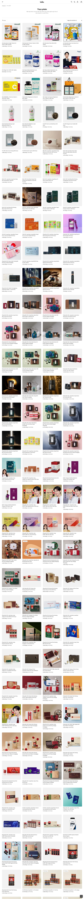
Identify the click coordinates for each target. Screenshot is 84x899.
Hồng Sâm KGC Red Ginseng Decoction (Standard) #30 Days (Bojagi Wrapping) (51, 561)
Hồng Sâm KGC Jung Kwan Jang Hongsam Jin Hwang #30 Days (8, 808)
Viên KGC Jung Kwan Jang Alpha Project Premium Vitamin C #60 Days (71, 208)
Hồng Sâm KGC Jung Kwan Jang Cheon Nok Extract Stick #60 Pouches (71, 316)
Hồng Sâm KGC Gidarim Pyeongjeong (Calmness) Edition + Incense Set (9, 289)
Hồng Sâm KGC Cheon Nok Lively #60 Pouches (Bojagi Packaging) (50, 316)
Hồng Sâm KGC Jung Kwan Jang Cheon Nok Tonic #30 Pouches (10, 452)
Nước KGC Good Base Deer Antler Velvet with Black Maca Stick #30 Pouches (70, 152)
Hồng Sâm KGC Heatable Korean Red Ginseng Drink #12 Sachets (9, 781)
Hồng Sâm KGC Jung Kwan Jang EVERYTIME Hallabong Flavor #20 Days (30, 505)
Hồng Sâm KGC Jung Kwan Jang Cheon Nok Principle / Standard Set (30, 316)
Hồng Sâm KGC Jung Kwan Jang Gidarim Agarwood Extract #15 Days (71, 262)
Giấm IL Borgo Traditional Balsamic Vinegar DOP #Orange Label (70, 478)
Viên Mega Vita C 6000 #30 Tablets (9, 70)
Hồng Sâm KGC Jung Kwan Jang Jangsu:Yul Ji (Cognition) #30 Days (9, 670)
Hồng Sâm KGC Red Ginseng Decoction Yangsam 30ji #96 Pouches (51, 478)
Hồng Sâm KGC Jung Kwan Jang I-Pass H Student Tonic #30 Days (71, 808)
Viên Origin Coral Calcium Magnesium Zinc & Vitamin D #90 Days (50, 97)
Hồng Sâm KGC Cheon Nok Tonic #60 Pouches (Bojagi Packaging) (50, 369)
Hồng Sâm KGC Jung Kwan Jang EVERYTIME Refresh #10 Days (8, 478)
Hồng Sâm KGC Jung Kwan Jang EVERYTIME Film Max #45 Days (8, 534)
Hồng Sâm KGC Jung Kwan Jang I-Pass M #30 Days (30, 781)
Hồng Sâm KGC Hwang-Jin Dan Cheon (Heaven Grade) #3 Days (71, 589)
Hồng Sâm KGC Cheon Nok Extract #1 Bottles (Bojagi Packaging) (30, 343)
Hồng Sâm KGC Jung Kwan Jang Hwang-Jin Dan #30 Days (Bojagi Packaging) (49, 726)
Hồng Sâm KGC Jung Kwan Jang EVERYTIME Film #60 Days (69, 534)
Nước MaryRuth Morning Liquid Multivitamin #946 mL (8, 124)
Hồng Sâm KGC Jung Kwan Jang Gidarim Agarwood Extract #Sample (71, 289)
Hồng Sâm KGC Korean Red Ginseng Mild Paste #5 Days (50, 643)
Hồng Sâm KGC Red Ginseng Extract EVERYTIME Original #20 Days (50, 862)
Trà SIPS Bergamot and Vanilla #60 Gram (70, 124)
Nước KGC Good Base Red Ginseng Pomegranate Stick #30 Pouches (70, 180)
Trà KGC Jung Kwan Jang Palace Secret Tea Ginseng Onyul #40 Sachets (51, 808)
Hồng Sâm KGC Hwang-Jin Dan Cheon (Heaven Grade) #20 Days (71, 670)
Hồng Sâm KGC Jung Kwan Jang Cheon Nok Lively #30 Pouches (10, 316)
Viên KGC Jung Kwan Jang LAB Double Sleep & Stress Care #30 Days (30, 208)
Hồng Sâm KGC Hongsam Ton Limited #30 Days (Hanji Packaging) (9, 589)
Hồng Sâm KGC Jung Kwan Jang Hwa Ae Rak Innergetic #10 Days (71, 235)
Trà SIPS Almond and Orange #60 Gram (10, 150)
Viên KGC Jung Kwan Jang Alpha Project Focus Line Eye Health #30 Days (10, 235)
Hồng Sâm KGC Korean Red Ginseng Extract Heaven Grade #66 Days (50, 589)
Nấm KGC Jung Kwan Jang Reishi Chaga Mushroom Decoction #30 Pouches (51, 151)
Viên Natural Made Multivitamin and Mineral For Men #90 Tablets (29, 71)
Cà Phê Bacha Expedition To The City (50, 889)
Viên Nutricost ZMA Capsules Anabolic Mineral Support (71, 835)
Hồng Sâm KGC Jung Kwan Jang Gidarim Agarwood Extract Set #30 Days (30, 289)
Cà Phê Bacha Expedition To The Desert (30, 889)
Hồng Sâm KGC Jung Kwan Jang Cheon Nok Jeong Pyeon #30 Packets (10, 396)
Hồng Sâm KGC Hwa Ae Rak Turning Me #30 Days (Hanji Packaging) (10, 262)
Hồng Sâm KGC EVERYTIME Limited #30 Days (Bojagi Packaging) (9, 561)
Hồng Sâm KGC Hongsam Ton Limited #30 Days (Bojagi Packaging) (30, 616)
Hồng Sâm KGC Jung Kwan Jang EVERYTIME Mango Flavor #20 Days (9, 725)
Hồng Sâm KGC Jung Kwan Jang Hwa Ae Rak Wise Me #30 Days (30, 561)
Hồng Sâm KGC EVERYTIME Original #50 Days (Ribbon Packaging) (71, 725)
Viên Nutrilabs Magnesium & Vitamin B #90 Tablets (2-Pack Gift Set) (70, 97)
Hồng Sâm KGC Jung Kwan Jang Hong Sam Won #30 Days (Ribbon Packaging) (30, 862)
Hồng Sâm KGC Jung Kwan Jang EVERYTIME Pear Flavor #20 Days (50, 505)
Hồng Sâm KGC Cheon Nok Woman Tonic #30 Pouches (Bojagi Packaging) (10, 343)
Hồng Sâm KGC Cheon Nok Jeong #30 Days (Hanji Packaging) (30, 396)
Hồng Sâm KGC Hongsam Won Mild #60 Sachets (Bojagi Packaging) (51, 781)
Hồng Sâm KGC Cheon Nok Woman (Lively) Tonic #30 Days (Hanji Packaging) (29, 424)
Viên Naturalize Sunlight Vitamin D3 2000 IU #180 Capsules (9, 44)
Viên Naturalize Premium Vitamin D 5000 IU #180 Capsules (30, 44)
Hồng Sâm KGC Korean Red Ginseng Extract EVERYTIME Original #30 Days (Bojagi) (9, 863)
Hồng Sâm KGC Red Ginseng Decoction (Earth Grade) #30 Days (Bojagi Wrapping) (71, 561)
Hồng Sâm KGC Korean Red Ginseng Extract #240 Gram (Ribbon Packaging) (30, 753)
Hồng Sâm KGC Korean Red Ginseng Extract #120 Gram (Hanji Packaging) (29, 725)
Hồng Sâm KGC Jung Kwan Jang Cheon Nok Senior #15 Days (51, 452)
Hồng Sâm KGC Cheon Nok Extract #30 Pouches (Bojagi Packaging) (30, 369)
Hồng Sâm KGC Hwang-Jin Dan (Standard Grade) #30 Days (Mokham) (30, 670)
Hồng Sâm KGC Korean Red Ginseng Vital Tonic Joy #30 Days (70, 697)
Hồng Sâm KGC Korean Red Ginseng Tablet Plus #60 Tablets (70, 753)
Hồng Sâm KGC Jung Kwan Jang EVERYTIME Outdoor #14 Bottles (8, 835)
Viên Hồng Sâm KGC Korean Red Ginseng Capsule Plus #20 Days (29, 589)
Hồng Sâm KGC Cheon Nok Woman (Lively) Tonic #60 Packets (70, 369)
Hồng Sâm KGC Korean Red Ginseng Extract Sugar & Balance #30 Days (29, 697)
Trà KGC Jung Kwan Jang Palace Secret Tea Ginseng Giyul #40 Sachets (30, 808)
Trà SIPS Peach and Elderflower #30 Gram (50, 124)
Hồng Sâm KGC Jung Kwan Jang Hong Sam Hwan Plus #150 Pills (50, 835)
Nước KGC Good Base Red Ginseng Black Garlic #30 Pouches (9, 208)
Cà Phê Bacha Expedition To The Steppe (71, 889)
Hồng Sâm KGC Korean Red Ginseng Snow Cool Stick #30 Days (50, 616)
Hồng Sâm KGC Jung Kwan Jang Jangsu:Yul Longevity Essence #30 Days (30, 478)
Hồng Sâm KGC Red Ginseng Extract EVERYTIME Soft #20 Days (29, 835)
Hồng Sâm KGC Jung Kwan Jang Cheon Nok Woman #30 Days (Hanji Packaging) (71, 452)
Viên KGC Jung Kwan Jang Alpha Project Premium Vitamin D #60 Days (51, 208)
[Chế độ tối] (74, 1)
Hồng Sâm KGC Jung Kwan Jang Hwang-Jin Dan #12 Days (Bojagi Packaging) (49, 754)
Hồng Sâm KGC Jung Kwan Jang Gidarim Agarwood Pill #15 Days (51, 262)
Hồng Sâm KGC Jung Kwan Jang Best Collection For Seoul (70, 616)
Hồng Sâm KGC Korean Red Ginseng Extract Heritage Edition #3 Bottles (70, 781)
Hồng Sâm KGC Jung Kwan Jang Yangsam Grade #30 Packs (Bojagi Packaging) (50, 697)
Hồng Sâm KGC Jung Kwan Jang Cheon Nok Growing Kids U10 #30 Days (51, 235)
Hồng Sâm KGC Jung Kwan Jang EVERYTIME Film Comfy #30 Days (29, 534)
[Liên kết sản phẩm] (11, 35)
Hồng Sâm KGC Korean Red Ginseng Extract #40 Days (70, 862)
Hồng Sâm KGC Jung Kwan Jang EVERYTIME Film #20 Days (49, 534)
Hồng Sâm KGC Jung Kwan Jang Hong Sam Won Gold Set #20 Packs (9, 697)
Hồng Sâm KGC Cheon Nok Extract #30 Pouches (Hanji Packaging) (10, 369)
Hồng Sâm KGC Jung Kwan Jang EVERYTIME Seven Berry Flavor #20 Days (70, 506)
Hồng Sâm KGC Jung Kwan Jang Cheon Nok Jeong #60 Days (71, 396)
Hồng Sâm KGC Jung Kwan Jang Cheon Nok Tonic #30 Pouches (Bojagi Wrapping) (51, 424)
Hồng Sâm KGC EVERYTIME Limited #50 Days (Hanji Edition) (51, 670)
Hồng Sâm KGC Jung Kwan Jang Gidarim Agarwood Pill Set (51, 289)
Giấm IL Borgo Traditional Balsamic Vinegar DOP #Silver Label (9, 505)
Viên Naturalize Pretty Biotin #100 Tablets (49, 44)
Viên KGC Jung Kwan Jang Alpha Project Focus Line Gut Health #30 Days (30, 235)
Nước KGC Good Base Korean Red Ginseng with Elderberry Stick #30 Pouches (29, 180)
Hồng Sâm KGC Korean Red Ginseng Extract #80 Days (9, 890)
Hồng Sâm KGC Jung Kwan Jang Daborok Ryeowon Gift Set (8, 643)
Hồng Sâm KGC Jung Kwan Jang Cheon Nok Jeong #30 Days (51, 396)
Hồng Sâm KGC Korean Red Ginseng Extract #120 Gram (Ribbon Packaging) (10, 753)
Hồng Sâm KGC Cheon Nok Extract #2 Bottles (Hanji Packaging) (70, 343)
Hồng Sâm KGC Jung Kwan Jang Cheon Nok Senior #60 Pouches (71, 423)
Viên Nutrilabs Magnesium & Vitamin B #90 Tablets (30, 97)
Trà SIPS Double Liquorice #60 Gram (29, 150)
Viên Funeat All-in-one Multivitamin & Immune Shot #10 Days (70, 71)
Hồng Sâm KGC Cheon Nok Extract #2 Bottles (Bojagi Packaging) (50, 343)
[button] (71, 1)
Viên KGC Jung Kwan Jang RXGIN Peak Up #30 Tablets (30, 262)
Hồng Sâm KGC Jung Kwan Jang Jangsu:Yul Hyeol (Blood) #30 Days (9, 616)
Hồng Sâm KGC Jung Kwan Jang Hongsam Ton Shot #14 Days (28, 643)
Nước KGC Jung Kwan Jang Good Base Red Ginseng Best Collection (10, 180)
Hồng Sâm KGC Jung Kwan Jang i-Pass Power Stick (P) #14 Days (71, 643)
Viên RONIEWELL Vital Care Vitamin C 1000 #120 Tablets (9, 97)
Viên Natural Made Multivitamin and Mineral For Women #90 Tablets (50, 71)
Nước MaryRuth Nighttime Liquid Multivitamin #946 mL (29, 124)
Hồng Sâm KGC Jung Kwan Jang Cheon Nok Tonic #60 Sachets (10, 423)
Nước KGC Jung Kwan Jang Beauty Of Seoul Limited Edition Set (50, 180)
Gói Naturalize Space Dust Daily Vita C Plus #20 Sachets (71, 44)
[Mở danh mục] (2, 1)
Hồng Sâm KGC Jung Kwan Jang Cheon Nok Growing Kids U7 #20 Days (30, 452)
